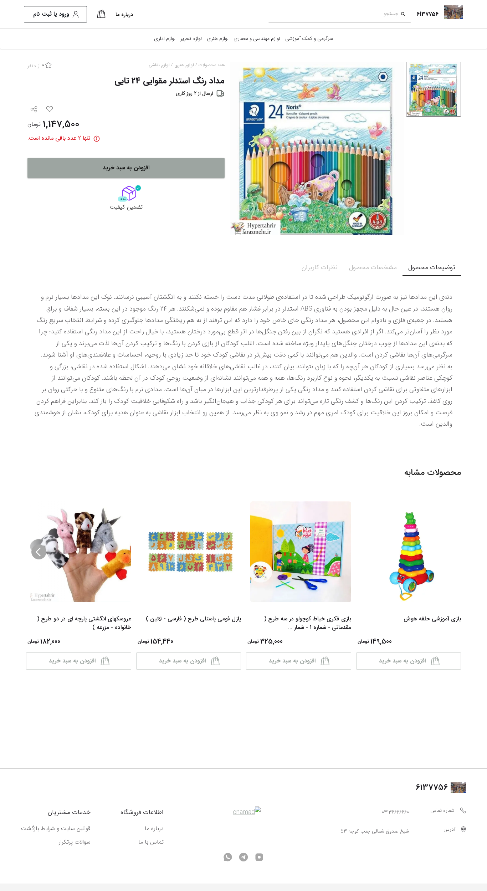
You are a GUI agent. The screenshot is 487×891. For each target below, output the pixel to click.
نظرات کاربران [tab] (320, 267)
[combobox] (333, 14)
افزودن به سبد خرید (126, 167)
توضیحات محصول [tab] (431, 267)
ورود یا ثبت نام (51, 14)
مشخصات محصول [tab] (373, 267)
